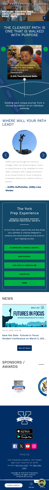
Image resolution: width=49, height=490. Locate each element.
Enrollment (13, 485)
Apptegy (29, 476)
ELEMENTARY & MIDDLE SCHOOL (24, 248)
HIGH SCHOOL (24, 256)
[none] (3, 49)
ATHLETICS (24, 274)
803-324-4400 (21, 465)
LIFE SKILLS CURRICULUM (24, 265)
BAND (24, 283)
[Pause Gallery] (44, 18)
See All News (24, 348)
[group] (24, 62)
